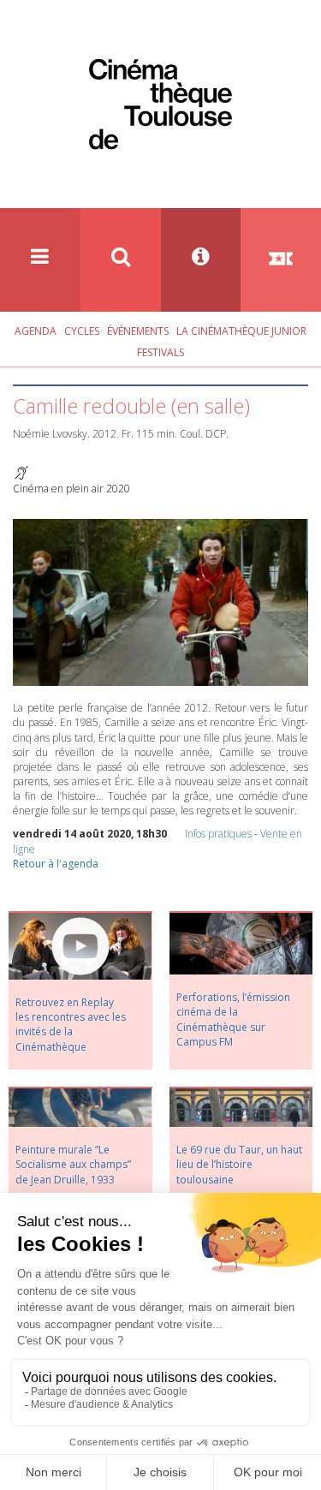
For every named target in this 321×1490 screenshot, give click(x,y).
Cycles (81, 331)
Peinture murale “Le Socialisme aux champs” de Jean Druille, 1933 (73, 1164)
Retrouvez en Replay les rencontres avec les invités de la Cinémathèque (70, 1024)
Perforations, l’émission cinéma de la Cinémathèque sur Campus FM (233, 1019)
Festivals (160, 352)
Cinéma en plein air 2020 (71, 488)
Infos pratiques (218, 833)
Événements (138, 331)
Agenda (35, 331)
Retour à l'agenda (55, 863)
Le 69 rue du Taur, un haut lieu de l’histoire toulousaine (239, 1164)
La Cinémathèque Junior (241, 331)
